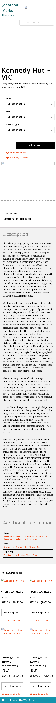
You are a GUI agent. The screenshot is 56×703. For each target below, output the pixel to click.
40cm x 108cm (22, 547)
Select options (12, 612)
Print (8, 98)
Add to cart (34, 145)
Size (8, 111)
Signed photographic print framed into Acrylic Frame (25, 536)
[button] (16, 152)
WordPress (29, 700)
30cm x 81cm (9, 547)
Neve (5, 700)
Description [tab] (10, 213)
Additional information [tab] (17, 218)
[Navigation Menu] (50, 9)
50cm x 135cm (35, 547)
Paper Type (12, 124)
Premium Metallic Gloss (27, 555)
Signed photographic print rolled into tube (20, 539)
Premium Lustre (10, 555)
